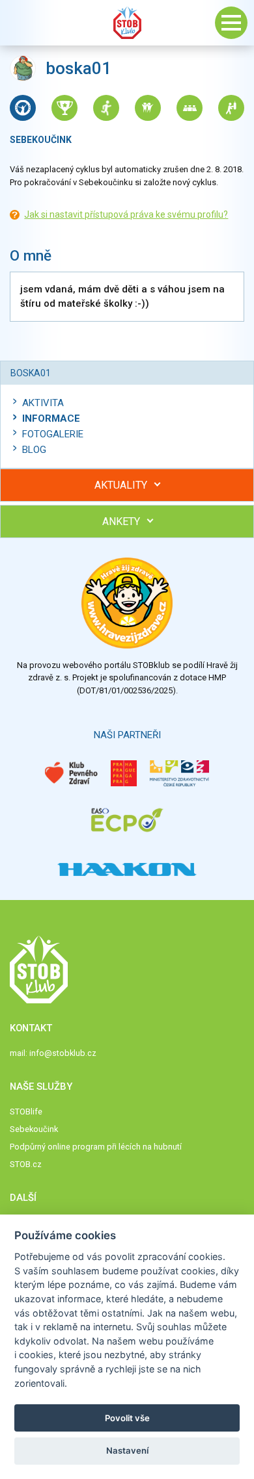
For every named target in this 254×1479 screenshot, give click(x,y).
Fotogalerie (52, 434)
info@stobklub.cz (62, 1053)
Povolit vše (127, 1418)
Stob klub (127, 22)
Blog (34, 450)
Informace (51, 418)
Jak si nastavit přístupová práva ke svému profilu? (126, 214)
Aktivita (43, 403)
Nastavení (127, 1450)
